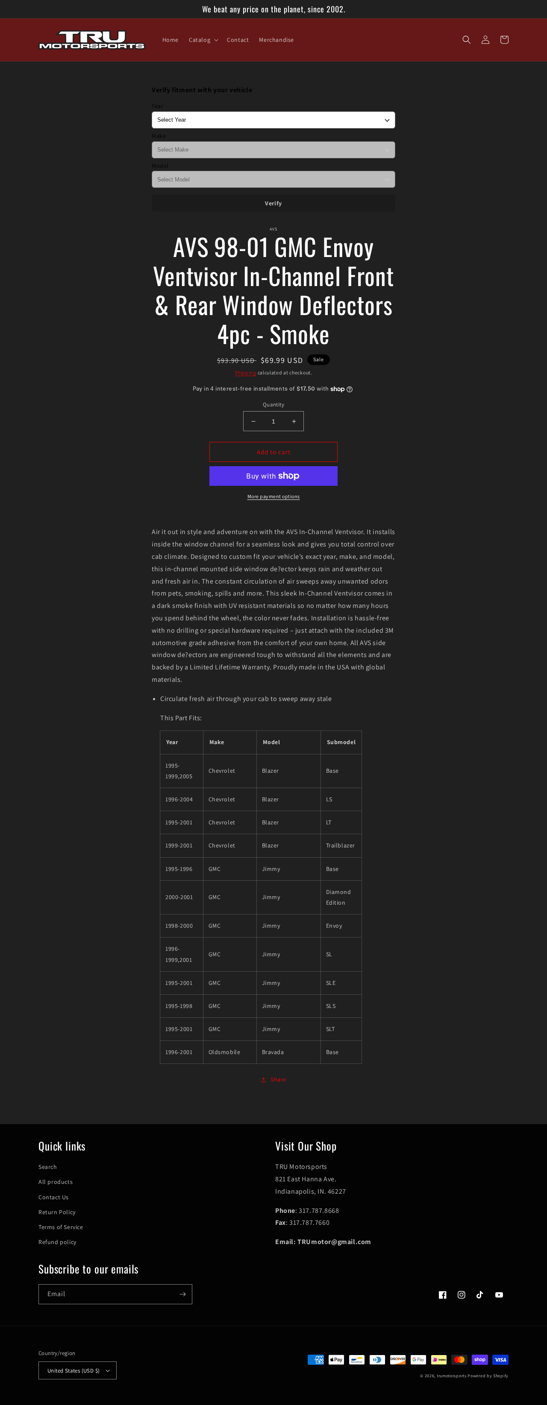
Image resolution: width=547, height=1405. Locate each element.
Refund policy (57, 1242)
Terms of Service (60, 1227)
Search (47, 1167)
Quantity (273, 404)
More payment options (273, 496)
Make (159, 136)
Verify (273, 203)
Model (160, 165)
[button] (203, 40)
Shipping (245, 372)
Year (157, 106)
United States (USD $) (73, 1370)
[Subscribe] (182, 1294)
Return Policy (57, 1212)
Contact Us (53, 1197)
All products (55, 1182)
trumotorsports (452, 1376)
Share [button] (278, 1079)
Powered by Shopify (488, 1376)
